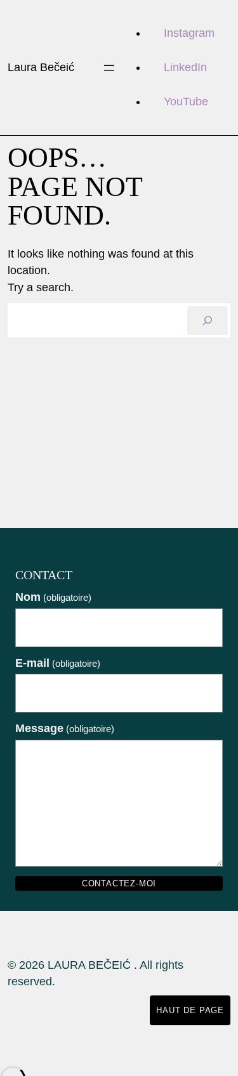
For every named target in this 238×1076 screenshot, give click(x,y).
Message (64, 728)
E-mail (57, 663)
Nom (53, 597)
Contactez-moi (119, 883)
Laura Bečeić (41, 67)
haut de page (190, 1010)
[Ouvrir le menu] (109, 67)
